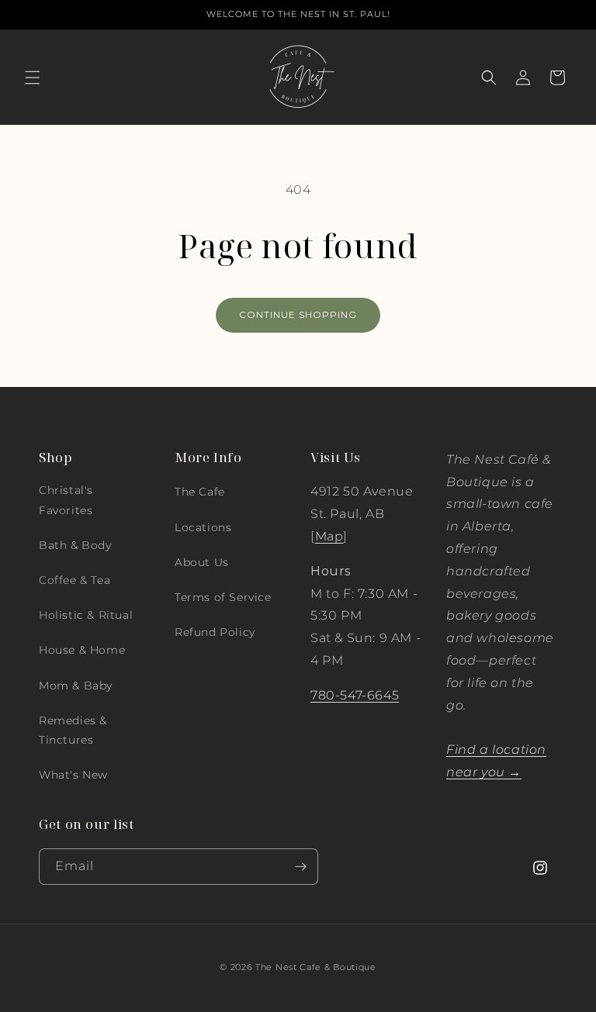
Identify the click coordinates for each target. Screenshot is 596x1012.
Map (329, 536)
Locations (203, 527)
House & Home (82, 650)
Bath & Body (75, 545)
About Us (202, 562)
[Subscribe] (300, 866)
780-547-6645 (354, 695)
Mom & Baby (76, 686)
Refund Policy (215, 632)
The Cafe (200, 492)
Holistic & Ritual (86, 615)
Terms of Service (223, 597)
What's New (73, 775)
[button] (33, 77)
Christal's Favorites (66, 499)
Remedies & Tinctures (73, 730)
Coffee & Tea (74, 580)
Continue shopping (298, 314)
